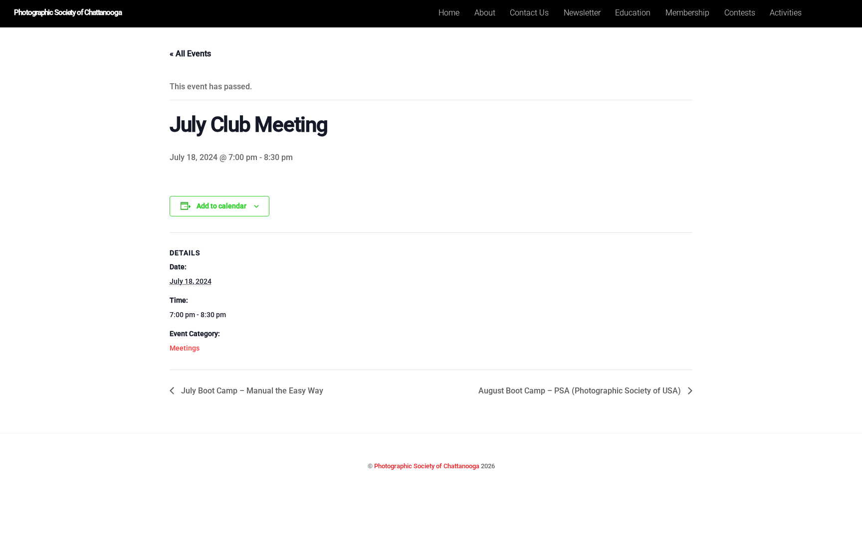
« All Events (190, 53)
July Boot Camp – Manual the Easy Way (251, 390)
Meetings (185, 348)
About (484, 12)
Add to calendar (221, 206)
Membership (687, 12)
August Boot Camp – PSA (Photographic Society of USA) (580, 390)
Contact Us (529, 12)
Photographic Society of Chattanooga (426, 466)
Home (448, 12)
